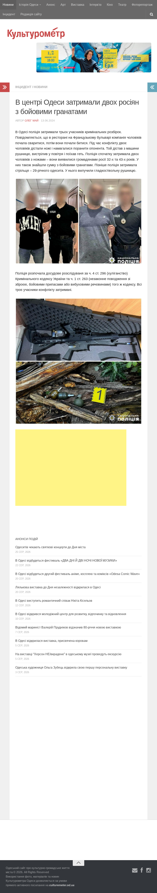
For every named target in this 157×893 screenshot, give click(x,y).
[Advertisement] (70, 467)
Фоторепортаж (142, 4)
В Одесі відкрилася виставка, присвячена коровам (51, 640)
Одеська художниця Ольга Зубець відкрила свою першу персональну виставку (71, 667)
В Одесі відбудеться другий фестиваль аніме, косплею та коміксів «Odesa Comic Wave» (77, 574)
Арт (63, 4)
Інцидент (9, 14)
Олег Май (31, 120)
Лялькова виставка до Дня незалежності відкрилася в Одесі (58, 587)
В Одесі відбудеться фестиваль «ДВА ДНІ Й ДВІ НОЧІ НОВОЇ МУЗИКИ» (66, 560)
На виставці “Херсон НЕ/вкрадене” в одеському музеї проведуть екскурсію (68, 654)
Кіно (110, 4)
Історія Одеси (28, 4)
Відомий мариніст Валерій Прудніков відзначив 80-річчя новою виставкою (68, 627)
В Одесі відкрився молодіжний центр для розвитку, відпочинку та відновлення (70, 614)
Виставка (77, 4)
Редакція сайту (31, 14)
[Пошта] (134, 870)
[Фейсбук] (141, 870)
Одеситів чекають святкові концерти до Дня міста (50, 547)
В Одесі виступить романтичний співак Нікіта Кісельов (53, 600)
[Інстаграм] (148, 870)
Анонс (50, 4)
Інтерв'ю (95, 4)
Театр (122, 4)
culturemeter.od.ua (61, 885)
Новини (8, 4)
